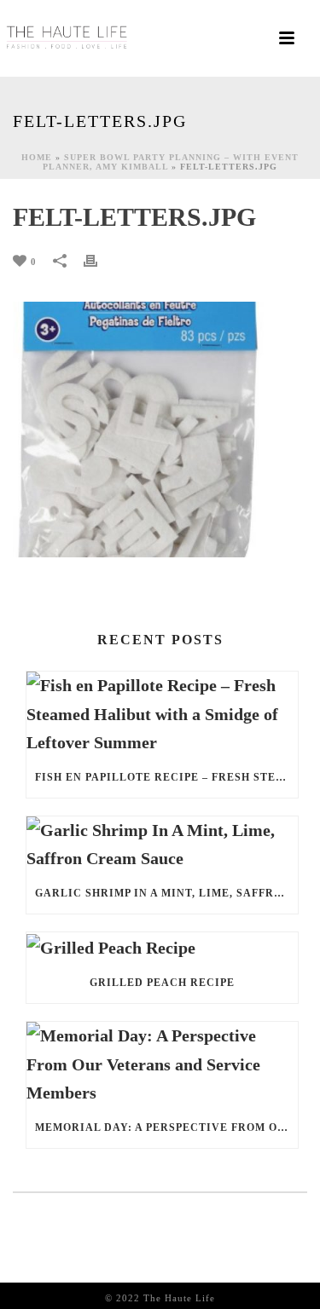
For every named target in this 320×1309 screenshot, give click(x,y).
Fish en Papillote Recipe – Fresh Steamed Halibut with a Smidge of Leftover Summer (166, 777)
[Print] (99, 259)
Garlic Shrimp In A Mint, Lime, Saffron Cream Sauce (166, 893)
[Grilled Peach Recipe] (162, 947)
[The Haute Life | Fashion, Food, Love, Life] (68, 38)
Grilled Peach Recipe (162, 983)
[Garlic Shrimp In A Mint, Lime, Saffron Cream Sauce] (162, 844)
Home (36, 157)
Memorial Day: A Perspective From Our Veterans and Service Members (166, 1127)
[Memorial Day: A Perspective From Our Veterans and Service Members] (162, 1064)
